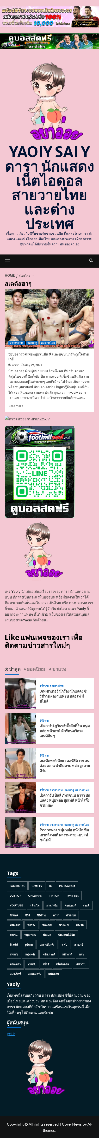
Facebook (17, 885)
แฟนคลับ (53, 973)
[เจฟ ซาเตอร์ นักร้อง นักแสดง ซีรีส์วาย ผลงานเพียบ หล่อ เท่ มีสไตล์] (20, 693)
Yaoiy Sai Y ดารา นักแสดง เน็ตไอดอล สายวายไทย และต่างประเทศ (49, 188)
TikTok (54, 895)
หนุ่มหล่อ (30, 954)
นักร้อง (31, 924)
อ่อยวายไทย (48, 342)
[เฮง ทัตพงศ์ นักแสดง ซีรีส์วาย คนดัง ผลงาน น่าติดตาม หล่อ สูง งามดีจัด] (20, 762)
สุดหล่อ (14, 954)
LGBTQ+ (15, 895)
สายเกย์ (78, 944)
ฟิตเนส (47, 934)
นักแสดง (47, 924)
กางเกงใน (52, 905)
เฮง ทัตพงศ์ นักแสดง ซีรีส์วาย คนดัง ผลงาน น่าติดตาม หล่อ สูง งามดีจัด (65, 765)
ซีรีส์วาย (41, 915)
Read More (15, 406)
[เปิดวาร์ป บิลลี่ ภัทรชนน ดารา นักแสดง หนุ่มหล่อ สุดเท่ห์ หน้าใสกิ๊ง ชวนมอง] (20, 797)
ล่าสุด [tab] (14, 669)
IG (50, 885)
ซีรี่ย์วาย (44, 686)
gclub (11, 1034)
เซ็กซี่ (46, 964)
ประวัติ (80, 924)
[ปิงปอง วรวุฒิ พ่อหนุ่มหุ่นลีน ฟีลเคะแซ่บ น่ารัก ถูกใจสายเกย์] (49, 319)
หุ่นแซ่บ (32, 964)
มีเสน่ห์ (14, 944)
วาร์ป (64, 944)
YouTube (16, 905)
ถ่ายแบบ (71, 915)
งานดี (86, 905)
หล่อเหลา (15, 964)
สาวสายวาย (16, 342)
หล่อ (81, 954)
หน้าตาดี (67, 954)
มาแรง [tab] (58, 669)
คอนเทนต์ (70, 905)
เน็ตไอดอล (62, 964)
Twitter (72, 895)
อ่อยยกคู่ (32, 342)
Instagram (67, 885)
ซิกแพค (14, 915)
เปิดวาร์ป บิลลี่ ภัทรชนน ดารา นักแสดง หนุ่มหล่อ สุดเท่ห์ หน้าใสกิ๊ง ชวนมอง (65, 800)
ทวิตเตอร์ (15, 924)
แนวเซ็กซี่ (15, 973)
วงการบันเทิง (47, 944)
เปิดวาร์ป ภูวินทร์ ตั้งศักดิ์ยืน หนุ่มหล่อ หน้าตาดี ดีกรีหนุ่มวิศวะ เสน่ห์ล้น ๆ (65, 731)
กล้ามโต (34, 905)
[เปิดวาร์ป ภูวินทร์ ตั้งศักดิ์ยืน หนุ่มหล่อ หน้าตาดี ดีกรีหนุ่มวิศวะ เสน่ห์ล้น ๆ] (20, 728)
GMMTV (36, 885)
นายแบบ (64, 924)
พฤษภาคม (30, 934)
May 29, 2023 (33, 365)
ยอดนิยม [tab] (35, 669)
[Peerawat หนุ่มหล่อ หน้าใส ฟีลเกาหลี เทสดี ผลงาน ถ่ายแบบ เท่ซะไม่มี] (20, 832)
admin (15, 365)
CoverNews (72, 1124)
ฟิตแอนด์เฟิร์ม (66, 934)
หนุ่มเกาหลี (49, 954)
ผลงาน (14, 934)
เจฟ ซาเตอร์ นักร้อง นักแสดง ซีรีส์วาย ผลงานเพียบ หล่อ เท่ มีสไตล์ (63, 696)
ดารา (56, 915)
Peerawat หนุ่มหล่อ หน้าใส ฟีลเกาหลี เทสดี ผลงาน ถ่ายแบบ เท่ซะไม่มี (64, 835)
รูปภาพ (29, 944)
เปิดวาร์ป (81, 964)
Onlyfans (35, 895)
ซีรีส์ (27, 915)
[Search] (91, 260)
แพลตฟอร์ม (34, 973)
